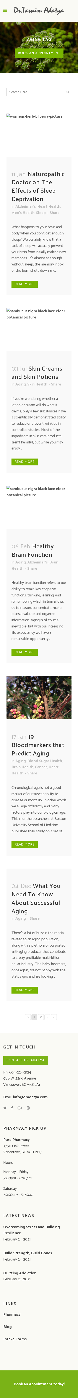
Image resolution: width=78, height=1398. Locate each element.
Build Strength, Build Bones (27, 1253)
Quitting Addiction (19, 1273)
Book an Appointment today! (39, 1384)
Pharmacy (12, 1314)
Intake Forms (15, 1339)
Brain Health (22, 767)
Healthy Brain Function (32, 551)
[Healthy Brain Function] (39, 506)
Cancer (41, 767)
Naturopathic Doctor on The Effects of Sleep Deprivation (38, 186)
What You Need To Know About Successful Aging (36, 898)
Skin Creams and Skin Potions (36, 373)
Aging (20, 384)
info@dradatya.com (30, 1097)
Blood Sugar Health (44, 761)
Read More (24, 284)
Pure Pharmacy (16, 1140)
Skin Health (37, 384)
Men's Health (22, 213)
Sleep (41, 213)
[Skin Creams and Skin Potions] (39, 328)
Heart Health (48, 206)
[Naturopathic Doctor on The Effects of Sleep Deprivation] (39, 138)
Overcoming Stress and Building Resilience (31, 1230)
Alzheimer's (25, 206)
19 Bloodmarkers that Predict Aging (37, 745)
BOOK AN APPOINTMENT (39, 53)
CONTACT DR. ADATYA (25, 1060)
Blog (7, 1327)
